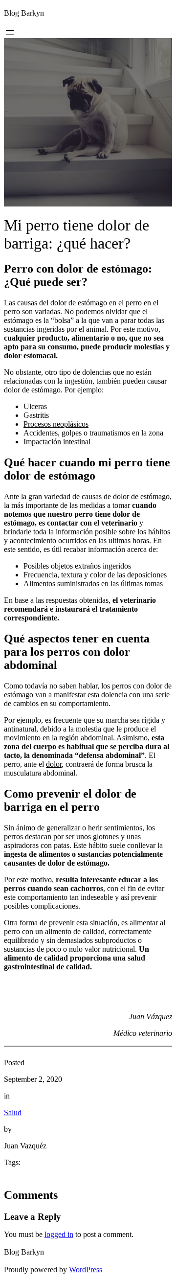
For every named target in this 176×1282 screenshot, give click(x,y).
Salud (13, 1112)
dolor (54, 764)
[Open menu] (10, 32)
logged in (58, 1234)
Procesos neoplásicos (55, 424)
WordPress (85, 1269)
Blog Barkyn (24, 13)
